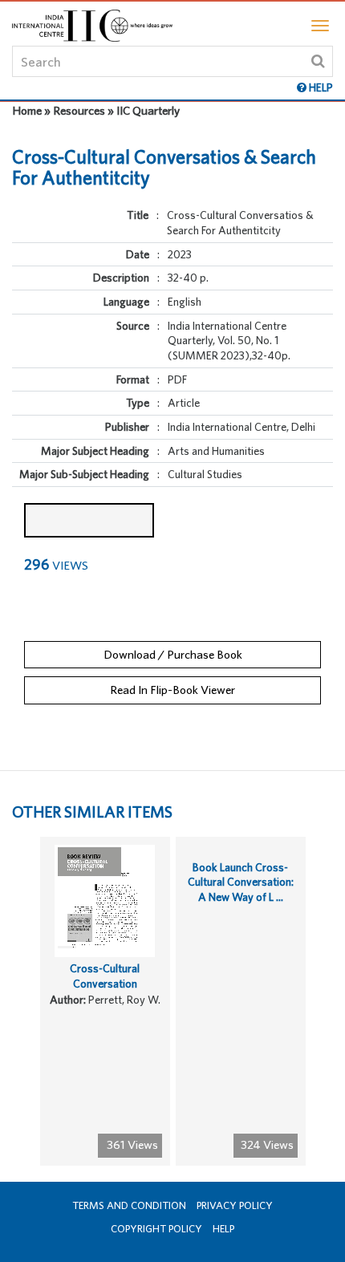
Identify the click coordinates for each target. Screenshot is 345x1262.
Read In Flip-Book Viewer (172, 689)
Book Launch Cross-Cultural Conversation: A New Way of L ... (241, 882)
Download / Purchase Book (173, 654)
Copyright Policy (156, 1229)
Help (223, 1229)
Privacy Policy (235, 1205)
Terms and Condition (129, 1205)
